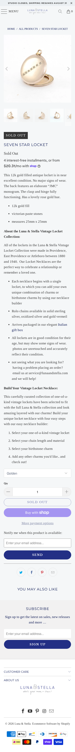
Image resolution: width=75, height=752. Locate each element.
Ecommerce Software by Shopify (51, 723)
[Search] (60, 11)
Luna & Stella (23, 723)
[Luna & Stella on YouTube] (30, 711)
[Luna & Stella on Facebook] (23, 711)
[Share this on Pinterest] (42, 572)
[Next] (68, 69)
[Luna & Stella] (37, 11)
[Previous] (7, 69)
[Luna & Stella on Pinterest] (37, 711)
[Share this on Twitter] (21, 572)
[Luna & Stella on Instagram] (44, 711)
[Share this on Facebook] (31, 572)
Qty (6, 483)
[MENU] (2, 11)
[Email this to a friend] (52, 572)
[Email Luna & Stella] (52, 711)
